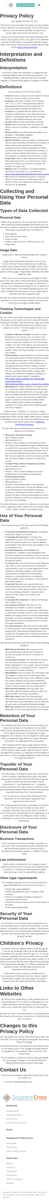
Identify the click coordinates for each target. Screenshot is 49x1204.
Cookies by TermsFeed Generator (29, 423)
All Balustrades (12, 1111)
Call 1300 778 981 (25, 5)
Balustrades (11, 1143)
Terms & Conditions (14, 1179)
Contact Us (11, 1167)
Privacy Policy (11, 1175)
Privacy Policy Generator (27, 47)
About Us (10, 1163)
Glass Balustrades (13, 1115)
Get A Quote (11, 1171)
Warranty (10, 1183)
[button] (39, 5)
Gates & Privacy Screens (16, 1122)
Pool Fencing (11, 1119)
